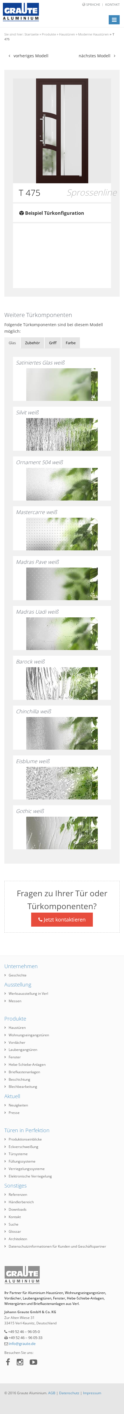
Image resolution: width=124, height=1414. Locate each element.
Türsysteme (18, 1153)
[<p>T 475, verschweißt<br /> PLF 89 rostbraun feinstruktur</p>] (62, 130)
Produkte (49, 34)
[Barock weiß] (62, 683)
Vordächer (17, 1042)
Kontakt (112, 4)
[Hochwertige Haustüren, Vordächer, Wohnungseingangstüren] (21, 12)
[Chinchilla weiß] (62, 733)
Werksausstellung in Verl (28, 993)
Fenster (15, 1057)
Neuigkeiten (18, 1105)
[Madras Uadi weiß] (62, 633)
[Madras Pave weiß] (62, 584)
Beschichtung (19, 1079)
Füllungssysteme (22, 1161)
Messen (15, 1001)
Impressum (92, 1393)
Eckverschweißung (23, 1146)
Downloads (18, 1209)
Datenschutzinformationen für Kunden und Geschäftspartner (57, 1246)
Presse (14, 1112)
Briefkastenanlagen (24, 1072)
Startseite (32, 34)
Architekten (18, 1238)
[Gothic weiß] (62, 833)
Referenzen (18, 1194)
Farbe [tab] (71, 342)
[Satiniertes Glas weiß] (62, 384)
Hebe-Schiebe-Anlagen (27, 1064)
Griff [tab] (53, 342)
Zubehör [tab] (32, 342)
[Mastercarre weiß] (62, 534)
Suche (13, 1224)
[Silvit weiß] (62, 434)
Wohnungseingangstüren (29, 1035)
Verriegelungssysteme (27, 1168)
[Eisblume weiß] (62, 783)
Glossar (15, 1231)
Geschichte (18, 975)
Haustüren (67, 34)
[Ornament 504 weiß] (62, 484)
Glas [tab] (12, 342)
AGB (51, 1393)
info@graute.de (22, 1343)
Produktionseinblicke (25, 1139)
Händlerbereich (21, 1202)
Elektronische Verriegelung (30, 1176)
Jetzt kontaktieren (64, 919)
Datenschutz (69, 1393)
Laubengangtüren (23, 1049)
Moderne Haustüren (93, 34)
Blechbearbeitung (23, 1086)
